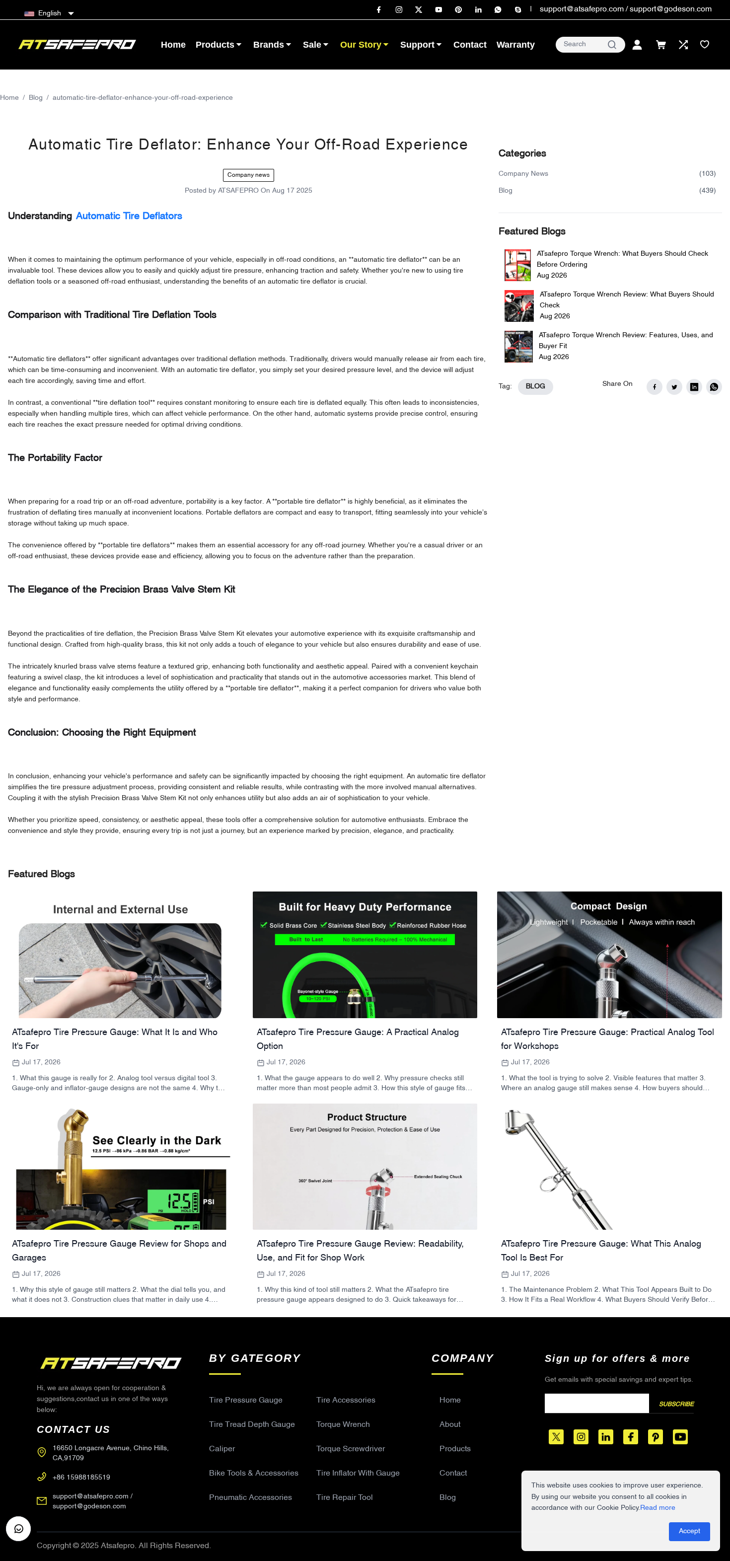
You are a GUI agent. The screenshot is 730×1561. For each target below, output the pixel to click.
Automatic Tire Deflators (129, 216)
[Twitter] (419, 10)
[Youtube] (438, 10)
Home (9, 98)
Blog (36, 98)
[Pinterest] (458, 10)
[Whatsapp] (498, 10)
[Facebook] (379, 10)
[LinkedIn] (478, 10)
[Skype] (518, 10)
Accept (689, 1531)
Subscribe (676, 1405)
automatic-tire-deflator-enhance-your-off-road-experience (143, 98)
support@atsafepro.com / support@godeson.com (626, 9)
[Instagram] (399, 10)
